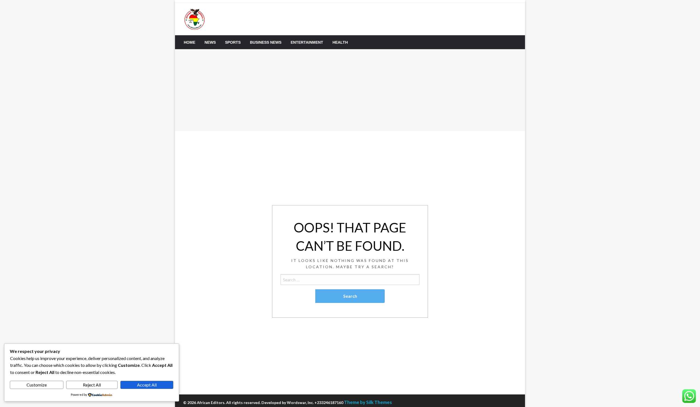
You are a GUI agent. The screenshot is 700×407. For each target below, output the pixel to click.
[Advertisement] (350, 90)
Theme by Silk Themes (368, 402)
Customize (37, 384)
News (210, 42)
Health (340, 42)
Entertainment (307, 42)
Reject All (92, 384)
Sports (233, 42)
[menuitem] (189, 42)
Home (189, 42)
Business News (265, 42)
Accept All (147, 384)
